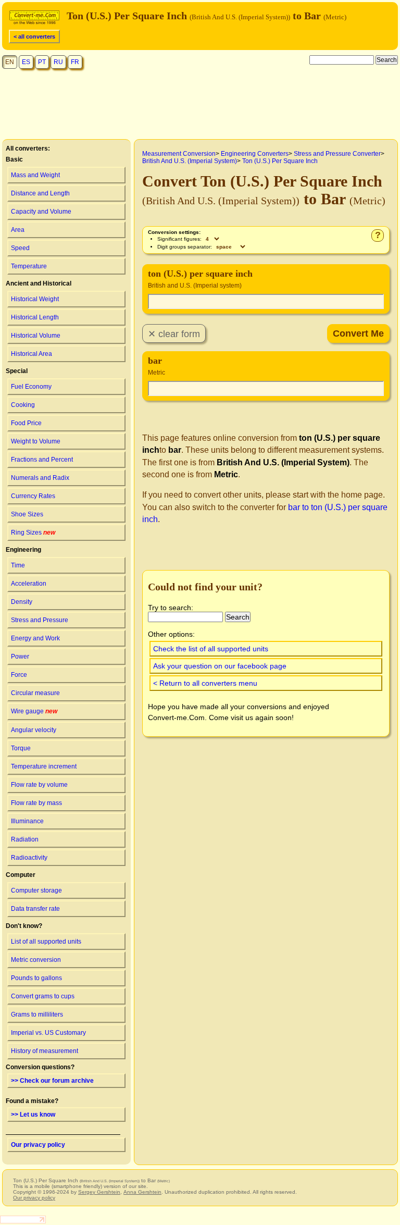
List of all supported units (46, 941)
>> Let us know (33, 1114)
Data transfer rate (35, 908)
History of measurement (44, 1051)
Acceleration (28, 583)
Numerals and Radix (40, 477)
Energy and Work (35, 638)
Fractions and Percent (42, 459)
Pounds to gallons (36, 978)
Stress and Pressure (39, 620)
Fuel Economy (31, 386)
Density (21, 601)
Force (19, 674)
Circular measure (35, 693)
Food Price (26, 423)
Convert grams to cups (42, 996)
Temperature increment (44, 766)
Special (17, 371)
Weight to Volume (35, 441)
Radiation (25, 839)
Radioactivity (29, 857)
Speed (20, 248)
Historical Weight (35, 299)
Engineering (23, 549)
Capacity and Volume (41, 211)
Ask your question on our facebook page (219, 666)
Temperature (29, 266)
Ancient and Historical (38, 283)
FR (75, 62)
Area (17, 229)
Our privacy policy (38, 1144)
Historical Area (31, 353)
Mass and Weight (35, 175)
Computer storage (36, 890)
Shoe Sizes (27, 514)
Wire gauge (34, 711)
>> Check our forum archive (52, 1080)
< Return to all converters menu (205, 683)
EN (9, 62)
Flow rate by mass (36, 803)
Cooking (23, 405)
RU (58, 62)
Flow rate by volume (39, 784)
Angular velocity (33, 730)
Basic (14, 159)
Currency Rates (33, 496)
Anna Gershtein (142, 1192)
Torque (21, 748)
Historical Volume (35, 335)
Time (18, 565)
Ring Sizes (33, 532)
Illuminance (27, 821)
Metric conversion (36, 959)
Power (20, 656)
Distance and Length (40, 193)
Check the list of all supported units (210, 649)
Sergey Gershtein (99, 1192)
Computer (20, 874)
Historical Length (35, 317)
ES (26, 62)
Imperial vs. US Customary (48, 1032)
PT (42, 62)
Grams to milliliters (37, 1014)
